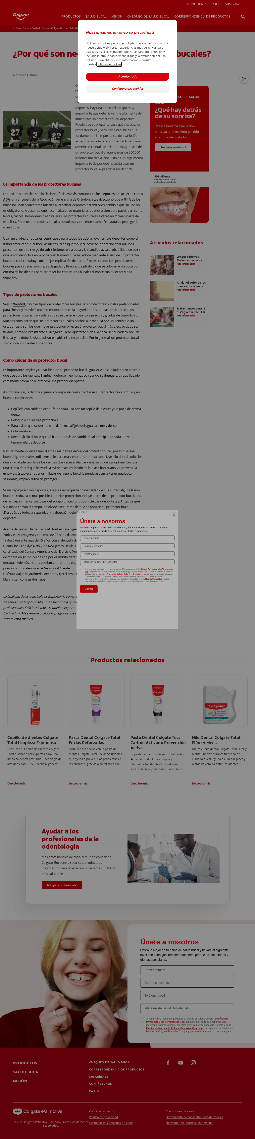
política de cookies (109, 64)
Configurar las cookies (127, 88)
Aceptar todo (127, 76)
